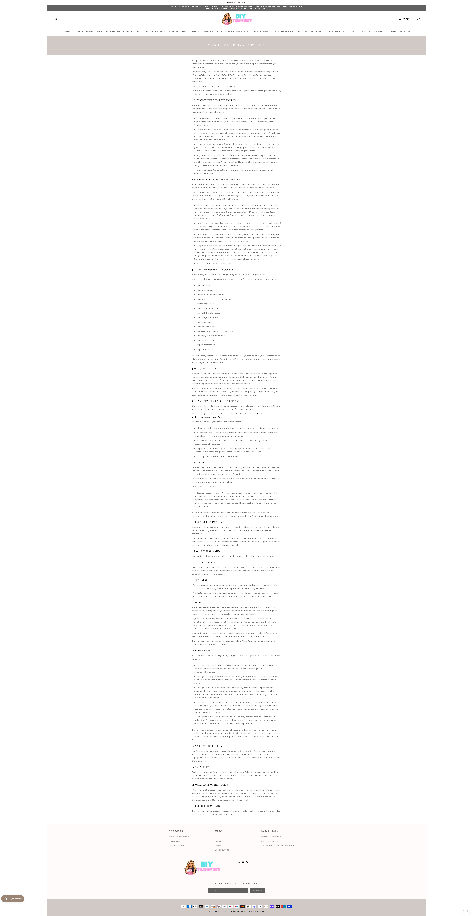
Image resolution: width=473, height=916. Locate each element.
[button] (56, 19)
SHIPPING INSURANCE (177, 845)
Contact (218, 841)
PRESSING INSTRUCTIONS (271, 837)
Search (218, 845)
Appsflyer (217, 417)
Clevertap (205, 417)
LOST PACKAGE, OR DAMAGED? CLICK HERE (278, 845)
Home (217, 837)
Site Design (241, 911)
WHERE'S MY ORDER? (269, 841)
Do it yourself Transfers (225, 911)
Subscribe (257, 890)
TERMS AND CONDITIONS (179, 837)
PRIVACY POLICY (175, 841)
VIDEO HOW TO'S (222, 850)
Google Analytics (253, 414)
